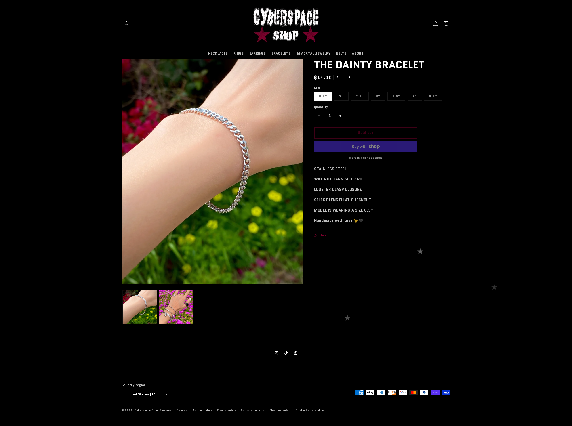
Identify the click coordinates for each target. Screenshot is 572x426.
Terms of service (253, 410)
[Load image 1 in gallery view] (140, 307)
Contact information (310, 410)
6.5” (325, 97)
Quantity (321, 107)
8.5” (398, 97)
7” (344, 97)
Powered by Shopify (174, 410)
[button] (127, 23)
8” (380, 97)
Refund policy (202, 410)
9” (417, 97)
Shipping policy (280, 410)
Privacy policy (226, 410)
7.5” (362, 97)
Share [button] (323, 235)
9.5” (435, 97)
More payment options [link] (366, 158)
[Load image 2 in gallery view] (176, 307)
